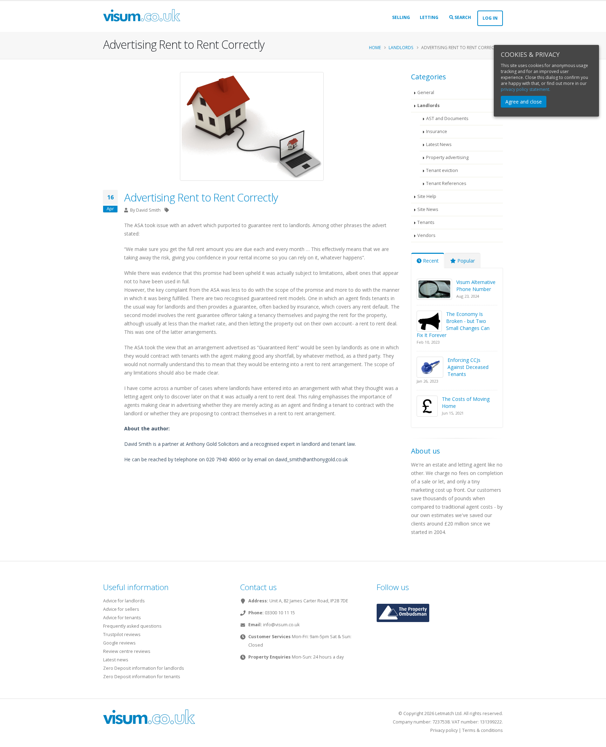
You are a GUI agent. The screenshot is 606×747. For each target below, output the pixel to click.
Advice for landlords (124, 601)
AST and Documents (447, 118)
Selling (401, 17)
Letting (429, 17)
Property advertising (447, 157)
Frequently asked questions (132, 626)
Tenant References (446, 183)
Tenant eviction (442, 170)
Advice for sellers (121, 609)
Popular (465, 260)
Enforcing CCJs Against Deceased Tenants (468, 367)
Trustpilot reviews (122, 634)
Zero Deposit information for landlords (143, 668)
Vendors (426, 235)
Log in (490, 18)
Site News (427, 209)
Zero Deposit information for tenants (141, 677)
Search (462, 17)
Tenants (426, 222)
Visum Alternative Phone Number (476, 285)
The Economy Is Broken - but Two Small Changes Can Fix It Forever (453, 324)
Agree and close (523, 101)
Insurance (436, 131)
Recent (430, 260)
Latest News (439, 144)
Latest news (115, 660)
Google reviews (119, 643)
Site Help (426, 196)
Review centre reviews (126, 651)
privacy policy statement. (525, 89)
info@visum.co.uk (281, 625)
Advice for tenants (122, 618)
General (425, 92)
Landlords (401, 47)
